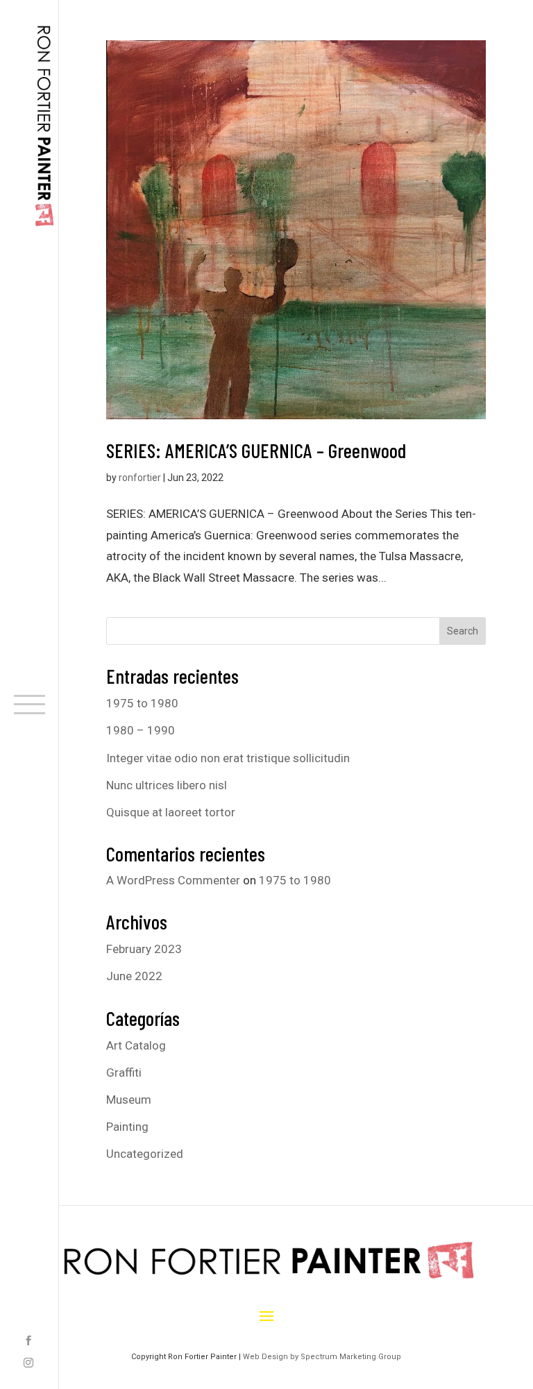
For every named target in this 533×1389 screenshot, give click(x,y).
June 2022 (134, 976)
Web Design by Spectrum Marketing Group (322, 1356)
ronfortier (140, 477)
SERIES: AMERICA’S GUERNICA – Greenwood (256, 450)
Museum (128, 1099)
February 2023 (144, 949)
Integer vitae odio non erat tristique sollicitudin (228, 758)
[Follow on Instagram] (28, 1364)
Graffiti (124, 1072)
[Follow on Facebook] (28, 1342)
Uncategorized (144, 1154)
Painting (127, 1127)
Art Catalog (136, 1045)
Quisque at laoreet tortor (170, 812)
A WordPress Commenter (173, 880)
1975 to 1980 (142, 703)
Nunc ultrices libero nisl (166, 785)
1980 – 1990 (140, 730)
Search (462, 631)
